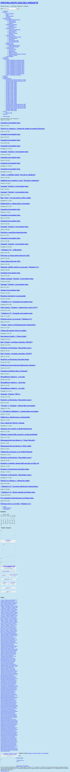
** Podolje (6, 620)
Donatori (12, 685)
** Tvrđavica (6, 624)
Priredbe (2, 725)
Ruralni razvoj (13, 730)
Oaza (9, 715)
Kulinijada (6, 706)
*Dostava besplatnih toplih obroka (7, 636)
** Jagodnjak (12, 611)
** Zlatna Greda (12, 628)
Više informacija (4, 770)
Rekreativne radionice (14, 729)
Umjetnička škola (4, 740)
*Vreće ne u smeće (13, 671)
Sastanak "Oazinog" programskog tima (14, 152)
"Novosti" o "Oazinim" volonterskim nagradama (18, 405)
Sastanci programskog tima (10, 290)
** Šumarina (8, 631)
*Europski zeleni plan (10, 643)
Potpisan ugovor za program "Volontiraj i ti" (16, 319)
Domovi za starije (7, 685)
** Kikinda (3, 613)
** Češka (14, 629)
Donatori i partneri (7, 507)
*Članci (14, 672)
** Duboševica (3, 608)
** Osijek (10, 618)
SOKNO (14, 734)
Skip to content (6, 116)
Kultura (9, 706)
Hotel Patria (6, 695)
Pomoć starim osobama (13, 721)
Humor (13, 696)
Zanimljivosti (12, 746)
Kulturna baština (14, 706)
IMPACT (2, 697)
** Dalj (11, 606)
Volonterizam (14, 743)
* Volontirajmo (12, 669)
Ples (4, 720)
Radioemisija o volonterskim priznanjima (15, 203)
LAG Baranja (13, 707)
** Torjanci (13, 623)
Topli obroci (12, 737)
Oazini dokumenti (14, 716)
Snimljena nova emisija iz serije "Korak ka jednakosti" (20, 180)
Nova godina (12, 714)
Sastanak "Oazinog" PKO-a (10, 394)
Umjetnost (9, 740)
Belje (17, 678)
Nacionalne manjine (4, 713)
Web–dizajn (6, 744)
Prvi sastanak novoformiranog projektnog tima (17, 498)
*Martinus (9, 648)
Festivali (2, 689)
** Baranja (7, 599)
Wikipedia (6, 745)
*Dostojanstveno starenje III (9, 638)
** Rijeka (2, 621)
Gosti (11, 693)
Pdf (7, 719)
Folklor (2, 690)
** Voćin (14, 626)
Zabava (9, 745)
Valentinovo (8, 741)
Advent (2, 674)
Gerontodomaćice (13, 691)
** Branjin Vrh (7, 605)
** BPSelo (14, 604)
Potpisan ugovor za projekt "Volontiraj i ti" (16, 504)
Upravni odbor (14, 740)
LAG (10, 707)
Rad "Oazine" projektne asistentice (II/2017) (16, 353)
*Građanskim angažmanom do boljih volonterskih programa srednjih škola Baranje (9, 645)
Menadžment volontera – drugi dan (13, 382)
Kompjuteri (14, 704)
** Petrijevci (6, 619)
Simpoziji (2, 733)
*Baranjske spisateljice (5, 633)
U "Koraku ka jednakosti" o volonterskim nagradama (19, 411)
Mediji (2, 712)
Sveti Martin (12, 736)
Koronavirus (11, 705)
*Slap (13, 665)
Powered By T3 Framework (22, 765)
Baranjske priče (3, 678)
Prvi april (9, 726)
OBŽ (2, 718)
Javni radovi (14, 702)
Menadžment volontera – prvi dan (12, 388)
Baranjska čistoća (4, 677)
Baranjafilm (3, 675)
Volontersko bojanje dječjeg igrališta (13, 330)
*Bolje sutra (3, 634)
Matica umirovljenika (8, 711)
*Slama (10, 665)
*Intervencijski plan (7, 647)
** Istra (4, 611)
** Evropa (8, 609)
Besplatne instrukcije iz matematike (13, 296)
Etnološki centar (8, 688)
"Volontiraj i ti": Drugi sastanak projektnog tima (18, 492)
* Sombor (16, 665)
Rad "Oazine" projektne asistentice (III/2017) (17, 342)
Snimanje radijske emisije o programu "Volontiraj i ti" (20, 267)
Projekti (11, 725)
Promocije (3, 726)
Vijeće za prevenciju (4, 743)
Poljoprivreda (6, 721)
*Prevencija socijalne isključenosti (7, 663)
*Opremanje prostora (4, 656)
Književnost (3, 704)
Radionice (10, 728)
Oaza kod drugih (13, 715)
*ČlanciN (2, 673)
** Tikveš (5, 623)
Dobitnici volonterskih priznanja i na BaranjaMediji (19, 434)
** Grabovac (3, 610)
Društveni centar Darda (7, 686)
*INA (9, 646)
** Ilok (2, 611)
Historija (2, 695)
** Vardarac (7, 625)
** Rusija (6, 621)
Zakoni (8, 746)
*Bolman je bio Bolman (9, 634)
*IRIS (12, 647)
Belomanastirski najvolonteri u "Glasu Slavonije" (18, 440)
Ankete (10, 674)
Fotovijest (13, 690)
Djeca (2, 683)
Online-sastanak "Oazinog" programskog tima (17, 278)
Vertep (8, 742)
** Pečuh (15, 619)
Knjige (15, 703)
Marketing (11, 710)
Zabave (12, 745)
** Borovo (10, 604)
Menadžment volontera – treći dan (13, 377)
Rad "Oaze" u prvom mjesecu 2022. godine (16, 198)
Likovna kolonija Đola (9, 708)
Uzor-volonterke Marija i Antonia (12, 423)
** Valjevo (15, 624)
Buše (4, 680)
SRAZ (2, 735)
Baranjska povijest (13, 676)
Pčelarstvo (10, 727)
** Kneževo (15, 613)
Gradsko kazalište (14, 694)
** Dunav (14, 608)
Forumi (4, 690)
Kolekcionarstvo (8, 704)
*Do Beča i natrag (8, 635)
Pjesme (15, 719)
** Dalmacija (15, 606)
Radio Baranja (5, 728)
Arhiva (4, 506)
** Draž (16, 607)
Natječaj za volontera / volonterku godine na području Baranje (23, 128)
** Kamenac (6, 612)
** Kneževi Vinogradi (9, 613)
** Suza (10, 622)
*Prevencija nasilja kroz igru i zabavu (7, 662)
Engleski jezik (13, 687)
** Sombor (15, 621)
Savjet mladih (6, 732)
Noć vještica (5, 715)
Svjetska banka (3, 737)
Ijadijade (16, 696)
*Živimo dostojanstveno (11, 673)
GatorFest (8, 691)
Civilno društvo (4, 681)
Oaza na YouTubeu (4, 716)
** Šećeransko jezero (12, 630)
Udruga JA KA (14, 738)
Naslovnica (29, 753)
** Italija (8, 611)
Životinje (8, 751)
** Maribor (7, 615)
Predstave (2, 724)
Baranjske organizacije (11, 677)
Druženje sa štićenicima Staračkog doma (15, 359)
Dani (4, 682)
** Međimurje (3, 616)
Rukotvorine (7, 730)
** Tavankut (14, 622)
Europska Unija (14, 688)
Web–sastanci (11, 744)
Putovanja (6, 727)
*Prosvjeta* (8, 664)
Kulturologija (3, 707)
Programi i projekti (37, 753)
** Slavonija (10, 621)
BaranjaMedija (3, 676)
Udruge (2, 739)
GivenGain (3, 693)
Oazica (9, 716)
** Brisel (11, 605)
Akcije (4, 674)
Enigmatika (3, 688)
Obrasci (15, 717)
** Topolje (9, 623)
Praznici (11, 723)
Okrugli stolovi (9, 718)
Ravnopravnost (7, 729)
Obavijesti (12, 717)
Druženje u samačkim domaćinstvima (14, 232)
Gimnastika (3, 692)
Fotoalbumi (8, 690)
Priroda (5, 725)
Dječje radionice (6, 683)
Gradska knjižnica (7, 694)
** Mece (16, 615)
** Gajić (12, 609)
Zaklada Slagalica (4, 746)
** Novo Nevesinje (12, 617)
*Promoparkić (3, 664)
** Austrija (3, 599)
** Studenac (6, 622)
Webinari (2, 744)
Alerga (7, 674)
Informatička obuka (12, 697)
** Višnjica (6, 626)
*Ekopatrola (10, 642)
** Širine (4, 631)
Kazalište (12, 703)
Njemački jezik (7, 714)
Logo (14, 709)
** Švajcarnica (13, 631)
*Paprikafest (10, 656)
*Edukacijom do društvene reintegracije (9, 640)
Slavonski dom (7, 733)
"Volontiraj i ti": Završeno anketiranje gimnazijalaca (19, 486)
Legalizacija (3, 708)
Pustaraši (13, 726)
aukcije (12, 674)
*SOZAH (6, 666)
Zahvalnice (16, 745)
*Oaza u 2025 (5, 654)
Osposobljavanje (4, 719)
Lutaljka (2, 710)
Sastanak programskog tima (10, 123)
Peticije (9, 719)
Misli (4, 712)
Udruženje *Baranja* (7, 739)
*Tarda (9, 666)
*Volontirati (3, 671)
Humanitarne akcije (8, 696)
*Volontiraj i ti (6, 669)
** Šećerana (6, 630)
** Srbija (2, 622)
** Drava (13, 607)
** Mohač (8, 616)
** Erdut (4, 609)
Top (20, 755)
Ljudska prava (10, 709)
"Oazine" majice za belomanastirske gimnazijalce (18, 325)
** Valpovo (3, 625)
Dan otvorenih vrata (9, 682)
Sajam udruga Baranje (10, 731)
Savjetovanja (11, 732)
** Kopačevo (3, 614)
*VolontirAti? (7, 671)
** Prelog (15, 620)
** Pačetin (14, 618)
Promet (14, 725)
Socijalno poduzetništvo (8, 734)
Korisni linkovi (6, 509)
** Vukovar (5, 627)
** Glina (15, 609)
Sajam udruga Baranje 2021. (11, 261)
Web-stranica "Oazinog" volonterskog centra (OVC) (19, 307)
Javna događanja (44, 753)
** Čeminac (6, 629)
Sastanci (2, 732)
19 (5, 522)
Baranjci (8, 676)
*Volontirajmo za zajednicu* (11, 670)
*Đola (5, 673)
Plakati (2, 720)
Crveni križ (13, 681)
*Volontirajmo (3, 670)
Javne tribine (9, 702)
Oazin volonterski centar (5, 717)
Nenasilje (2, 714)
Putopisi (2, 727)
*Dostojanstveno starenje (5, 637)
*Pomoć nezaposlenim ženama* (7, 658)
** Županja (5, 632)
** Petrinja (11, 619)
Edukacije (5, 687)
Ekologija (9, 687)
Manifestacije (6, 710)
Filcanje (5, 689)
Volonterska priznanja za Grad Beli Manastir (16, 452)
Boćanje (9, 679)
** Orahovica (5, 618)
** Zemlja (7, 628)
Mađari (16, 711)
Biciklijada (3, 679)
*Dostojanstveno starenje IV (6, 639)
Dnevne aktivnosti (8, 684)
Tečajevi (8, 737)
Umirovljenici (14, 739)
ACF (17, 673)
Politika (2, 721)
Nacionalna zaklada (11, 712)
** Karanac (11, 612)
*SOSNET (3, 666)
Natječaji (13, 713)
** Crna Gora (7, 606)
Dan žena (14, 682)
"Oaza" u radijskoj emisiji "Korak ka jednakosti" (18, 175)
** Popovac (11, 620)
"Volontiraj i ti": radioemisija (11, 250)
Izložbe (2, 702)
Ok (8, 770)
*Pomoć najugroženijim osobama (8, 657)
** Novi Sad (6, 617)
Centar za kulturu (8, 680)
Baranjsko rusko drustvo (11, 678)
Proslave (6, 726)
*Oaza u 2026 (10, 654)
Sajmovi (15, 731)
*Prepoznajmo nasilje (11, 661)
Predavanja (15, 723)
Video (15, 742)
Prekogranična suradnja (8, 724)
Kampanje (8, 703)
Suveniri (8, 736)
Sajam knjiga (3, 731)
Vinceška (10, 743)
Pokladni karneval (14, 720)
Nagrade (9, 713)
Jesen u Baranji (3, 703)
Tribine (6, 738)
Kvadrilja (8, 707)
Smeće (11, 733)
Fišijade (10, 689)
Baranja (15, 674)
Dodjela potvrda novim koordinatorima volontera (18, 365)
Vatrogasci (13, 741)
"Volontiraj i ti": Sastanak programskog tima (16, 302)
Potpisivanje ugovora (5, 722)
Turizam (9, 738)
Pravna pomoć (6, 723)
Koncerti (2, 705)
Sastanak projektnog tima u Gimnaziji (14, 371)
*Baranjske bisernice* (12, 632)
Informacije (6, 697)
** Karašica (15, 612)
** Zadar (9, 627)
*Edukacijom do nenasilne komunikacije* (8, 641)
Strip (13, 735)
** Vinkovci (12, 625)
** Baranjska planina (13, 599)
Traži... (2, 8)
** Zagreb (13, 627)
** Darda (2, 607)
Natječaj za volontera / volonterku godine (15, 480)
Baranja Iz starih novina (9, 675)
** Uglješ (11, 624)
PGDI (12, 719)
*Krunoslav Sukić (4, 648)
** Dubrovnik (9, 608)
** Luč (3, 615)
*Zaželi (9, 672)
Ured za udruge (3, 741)
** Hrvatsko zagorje (14, 610)
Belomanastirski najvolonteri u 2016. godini (16, 446)
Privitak (8, 725)
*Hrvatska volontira (4, 646)
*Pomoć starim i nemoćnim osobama (8, 659)
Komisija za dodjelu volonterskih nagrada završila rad (20, 463)
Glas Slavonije (7, 693)
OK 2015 (4, 718)
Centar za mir (14, 680)
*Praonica (5, 661)
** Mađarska (11, 615)
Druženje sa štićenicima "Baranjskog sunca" (16, 348)
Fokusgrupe (14, 689)
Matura (13, 711)
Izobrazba (5, 702)
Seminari (16, 732)
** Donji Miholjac (7, 607)
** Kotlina (13, 614)
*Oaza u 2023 (10, 653)
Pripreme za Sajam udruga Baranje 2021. (15, 255)
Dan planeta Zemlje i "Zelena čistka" (14, 336)
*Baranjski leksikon (13, 633)
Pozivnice (11, 722)
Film (8, 689)
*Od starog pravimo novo (9, 655)
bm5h (6, 679)
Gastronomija (3, 691)
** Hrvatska (7, 610)
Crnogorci (9, 681)
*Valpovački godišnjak (5, 668)
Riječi (2, 730)
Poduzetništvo (8, 720)
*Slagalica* (6, 665)
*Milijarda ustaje (14, 648)
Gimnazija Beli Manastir (9, 692)
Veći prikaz (11, 742)
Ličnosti (5, 709)
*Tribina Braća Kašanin (9, 667)
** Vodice (11, 626)
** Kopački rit (8, 614)
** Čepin (11, 629)
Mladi (6, 712)
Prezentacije (15, 724)
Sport (17, 734)
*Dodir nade (14, 635)
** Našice (12, 616)
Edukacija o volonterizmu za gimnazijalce (15, 417)
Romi (4, 730)
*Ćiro (12, 672)
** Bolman (5, 604)
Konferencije (6, 705)
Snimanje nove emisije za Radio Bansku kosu (16, 429)
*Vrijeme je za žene (4, 672)
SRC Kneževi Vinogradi (7, 735)
